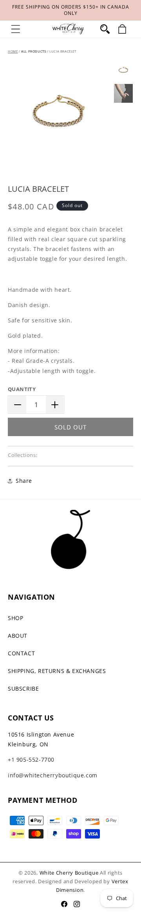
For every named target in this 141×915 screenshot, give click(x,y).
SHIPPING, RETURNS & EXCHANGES (57, 671)
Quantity (22, 389)
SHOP (15, 618)
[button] (15, 29)
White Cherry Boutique (69, 872)
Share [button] (24, 480)
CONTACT (21, 653)
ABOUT (17, 635)
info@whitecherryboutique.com (53, 775)
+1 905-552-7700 (31, 759)
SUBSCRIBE (23, 688)
